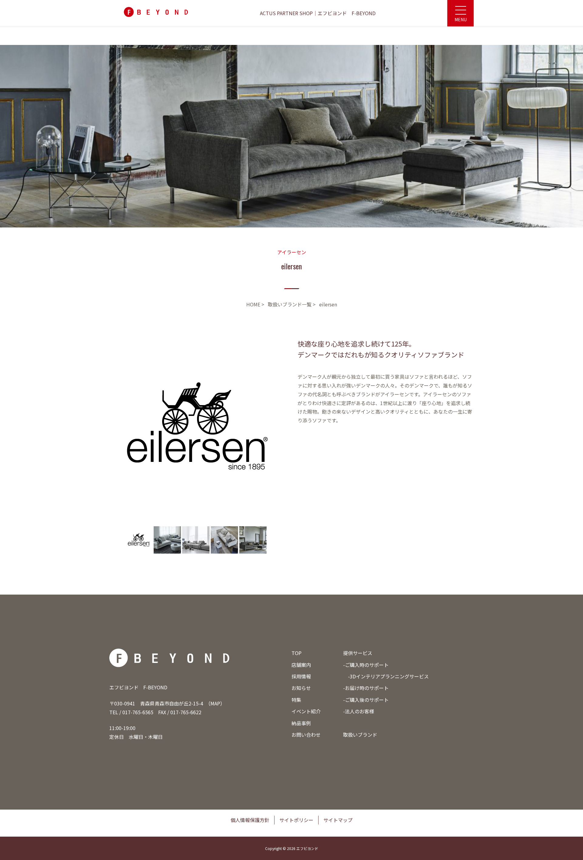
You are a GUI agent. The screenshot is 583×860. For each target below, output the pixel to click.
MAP (215, 703)
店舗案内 (301, 664)
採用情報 (301, 676)
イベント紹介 (306, 711)
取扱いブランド (360, 734)
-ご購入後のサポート (366, 699)
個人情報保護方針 (249, 820)
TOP (297, 653)
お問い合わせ (306, 734)
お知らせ (301, 687)
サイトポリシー (296, 820)
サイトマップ (338, 820)
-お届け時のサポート (366, 687)
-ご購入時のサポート (366, 664)
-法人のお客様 (358, 711)
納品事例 (301, 723)
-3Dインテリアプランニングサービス (388, 676)
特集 (296, 699)
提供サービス (357, 653)
